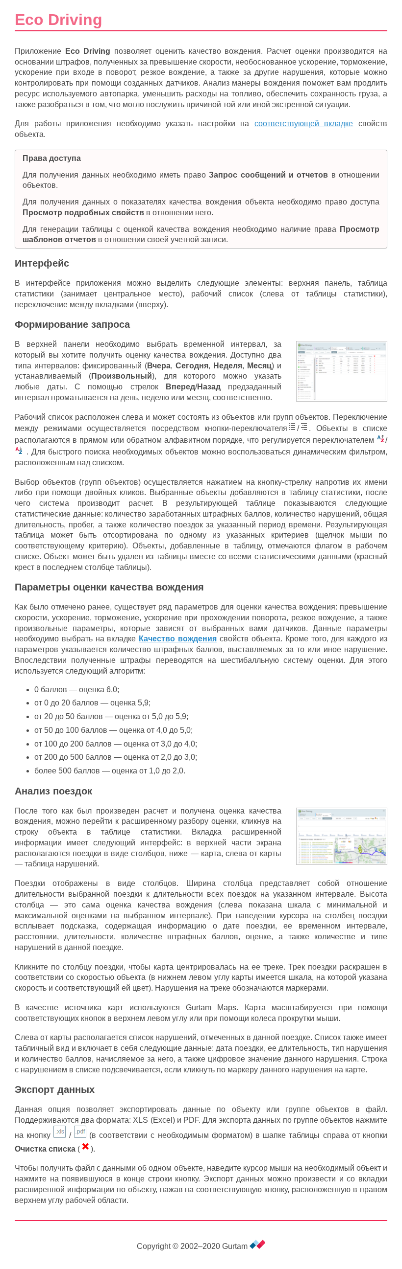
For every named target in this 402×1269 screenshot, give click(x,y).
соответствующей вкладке (303, 123)
